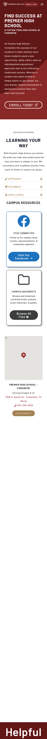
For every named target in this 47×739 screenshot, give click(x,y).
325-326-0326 (24, 405)
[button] (42, 4)
